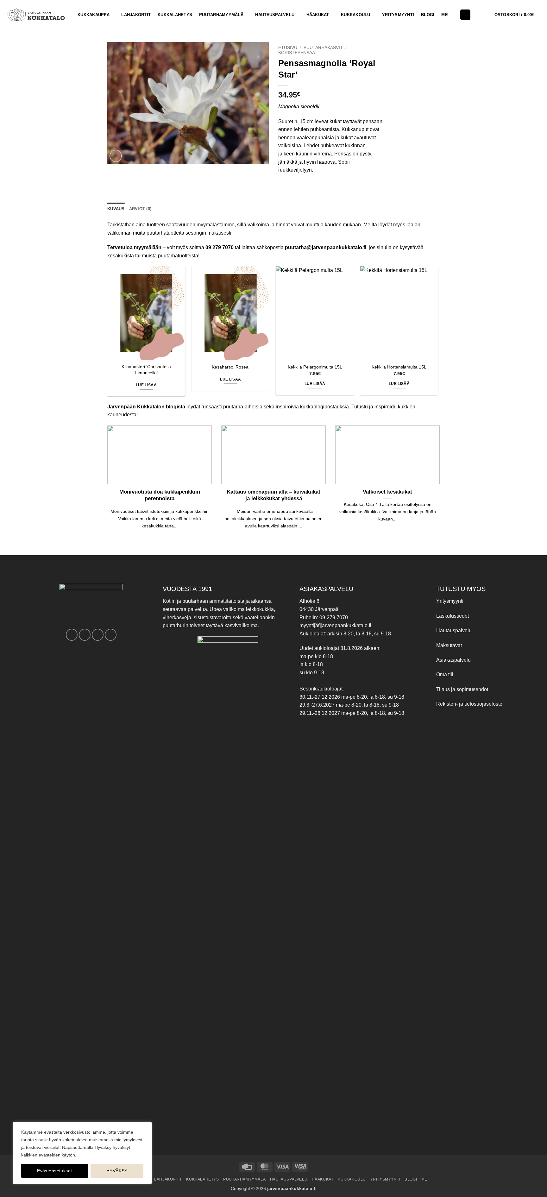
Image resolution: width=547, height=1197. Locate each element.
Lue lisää (146, 385)
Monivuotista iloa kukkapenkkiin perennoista (159, 495)
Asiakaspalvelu (453, 660)
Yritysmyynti (449, 601)
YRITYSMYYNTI (398, 14)
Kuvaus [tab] (116, 208)
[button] (518, 15)
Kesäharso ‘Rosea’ (230, 366)
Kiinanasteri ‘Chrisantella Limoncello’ (146, 369)
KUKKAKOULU (355, 14)
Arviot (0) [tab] (140, 208)
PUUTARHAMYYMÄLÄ (221, 14)
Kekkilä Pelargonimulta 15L (315, 366)
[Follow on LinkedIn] (110, 634)
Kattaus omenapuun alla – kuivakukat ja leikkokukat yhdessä (273, 495)
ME (444, 14)
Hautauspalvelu (274, 14)
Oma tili (444, 674)
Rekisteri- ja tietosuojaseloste (469, 704)
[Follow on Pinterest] (98, 634)
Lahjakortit (136, 14)
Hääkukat (317, 14)
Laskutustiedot (452, 616)
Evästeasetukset (54, 1170)
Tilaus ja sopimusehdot (462, 689)
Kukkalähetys (175, 14)
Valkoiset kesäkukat (387, 492)
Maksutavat (449, 645)
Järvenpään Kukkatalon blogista (146, 406)
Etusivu (287, 47)
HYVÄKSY (117, 1170)
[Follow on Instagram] (85, 634)
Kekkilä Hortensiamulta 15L (399, 366)
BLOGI (427, 14)
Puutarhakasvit (323, 47)
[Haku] (465, 14)
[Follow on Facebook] (72, 634)
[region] (82, 1153)
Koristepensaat (298, 52)
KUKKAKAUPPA (94, 14)
